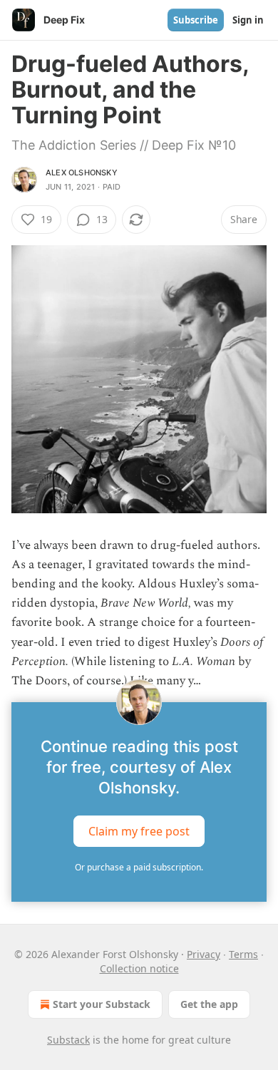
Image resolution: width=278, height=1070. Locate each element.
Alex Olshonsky (82, 173)
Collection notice (139, 968)
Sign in (248, 20)
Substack (68, 1039)
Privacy (203, 954)
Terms (243, 954)
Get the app (209, 1004)
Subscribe (195, 20)
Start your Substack (101, 1004)
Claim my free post (139, 831)
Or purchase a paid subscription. (139, 867)
